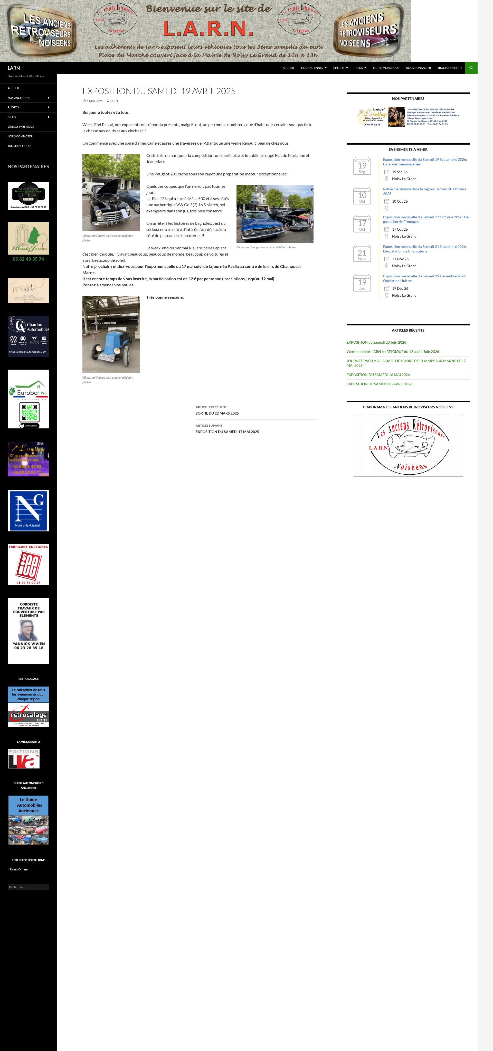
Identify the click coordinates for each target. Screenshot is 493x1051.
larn (114, 101)
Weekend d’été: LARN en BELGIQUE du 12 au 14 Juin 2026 (393, 351)
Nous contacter (418, 67)
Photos (338, 67)
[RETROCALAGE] (28, 706)
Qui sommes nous (386, 67)
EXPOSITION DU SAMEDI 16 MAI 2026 (378, 374)
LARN (14, 68)
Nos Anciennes (312, 67)
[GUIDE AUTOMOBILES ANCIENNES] (28, 820)
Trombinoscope (450, 67)
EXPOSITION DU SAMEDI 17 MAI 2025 (227, 429)
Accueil (289, 67)
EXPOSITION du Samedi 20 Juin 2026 (376, 342)
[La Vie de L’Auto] (24, 758)
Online (17, 869)
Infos (359, 67)
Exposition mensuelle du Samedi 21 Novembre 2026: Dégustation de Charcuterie (425, 248)
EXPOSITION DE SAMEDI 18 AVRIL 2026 (379, 384)
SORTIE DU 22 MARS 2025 (217, 410)
